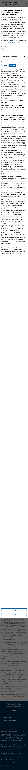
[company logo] (12, 3)
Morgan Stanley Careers (8, 720)
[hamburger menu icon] (3, 3)
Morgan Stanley (6, 717)
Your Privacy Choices (7, 763)
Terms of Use (8, 189)
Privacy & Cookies (6, 760)
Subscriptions (5, 757)
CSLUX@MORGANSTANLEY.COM (11, 42)
